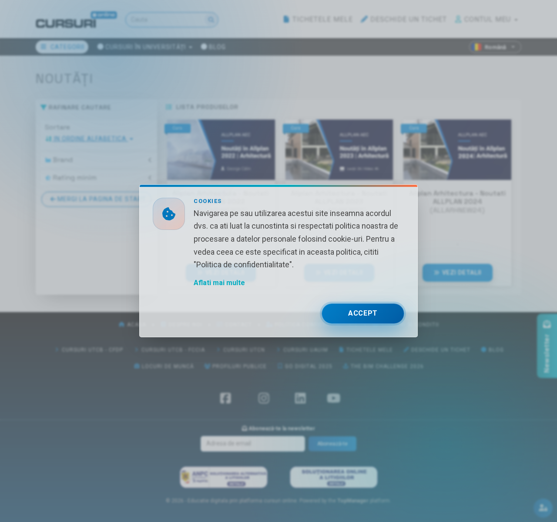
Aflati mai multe (219, 283)
